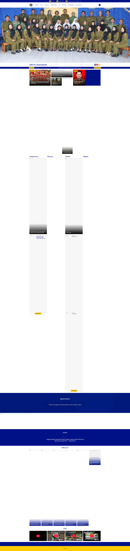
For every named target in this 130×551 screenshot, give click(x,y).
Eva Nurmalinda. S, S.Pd (99, 524)
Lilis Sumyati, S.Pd (50, 524)
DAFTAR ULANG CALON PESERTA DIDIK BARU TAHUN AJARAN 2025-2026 (40, 237)
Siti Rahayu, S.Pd (86, 524)
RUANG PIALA (74, 236)
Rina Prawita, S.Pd (39, 524)
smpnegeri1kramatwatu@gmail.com (74, 1)
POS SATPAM (74, 313)
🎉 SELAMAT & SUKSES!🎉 (67, 152)
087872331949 (61, 1)
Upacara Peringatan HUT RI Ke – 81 (58, 75)
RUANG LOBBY (68, 232)
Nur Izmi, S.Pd (73, 524)
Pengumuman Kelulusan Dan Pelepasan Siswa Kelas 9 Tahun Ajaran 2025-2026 (37, 232)
